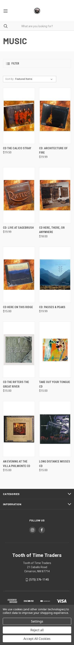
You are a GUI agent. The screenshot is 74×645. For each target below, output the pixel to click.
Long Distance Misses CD (54, 464)
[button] (37, 63)
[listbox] (35, 79)
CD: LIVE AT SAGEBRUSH (18, 227)
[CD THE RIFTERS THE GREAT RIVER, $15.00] (19, 349)
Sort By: (9, 78)
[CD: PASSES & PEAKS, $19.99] (55, 274)
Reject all (37, 630)
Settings (37, 621)
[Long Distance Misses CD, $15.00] (55, 429)
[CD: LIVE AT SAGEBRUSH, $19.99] (19, 195)
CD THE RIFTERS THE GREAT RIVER (16, 384)
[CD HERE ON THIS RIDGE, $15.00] (19, 274)
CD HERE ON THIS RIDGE (18, 307)
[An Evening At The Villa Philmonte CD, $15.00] (19, 429)
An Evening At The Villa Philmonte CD (16, 464)
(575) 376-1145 (39, 579)
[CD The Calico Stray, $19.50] (19, 116)
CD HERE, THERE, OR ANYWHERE (52, 230)
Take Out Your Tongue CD (54, 384)
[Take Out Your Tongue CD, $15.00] (55, 349)
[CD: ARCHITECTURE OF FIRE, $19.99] (55, 116)
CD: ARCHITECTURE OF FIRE (53, 150)
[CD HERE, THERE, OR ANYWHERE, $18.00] (55, 195)
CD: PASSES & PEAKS (52, 307)
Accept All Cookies (37, 639)
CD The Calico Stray (17, 148)
